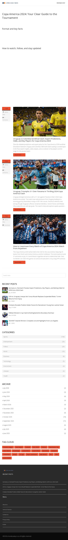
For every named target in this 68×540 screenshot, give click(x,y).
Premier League (8, 447)
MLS (51, 454)
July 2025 (6, 429)
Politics (34, 347)
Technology (34, 361)
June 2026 (6, 392)
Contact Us (5, 514)
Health (34, 376)
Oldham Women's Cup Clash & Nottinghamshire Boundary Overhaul (31, 313)
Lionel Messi (25, 451)
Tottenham (6, 454)
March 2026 (7, 405)
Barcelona (45, 451)
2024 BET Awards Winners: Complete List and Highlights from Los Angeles (33, 321)
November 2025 (8, 413)
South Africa (35, 451)
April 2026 (6, 400)
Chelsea (44, 447)
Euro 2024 (36, 447)
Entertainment (34, 342)
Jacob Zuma (6, 458)
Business (34, 356)
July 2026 (6, 388)
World (34, 351)
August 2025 (7, 425)
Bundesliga (16, 451)
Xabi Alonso (43, 454)
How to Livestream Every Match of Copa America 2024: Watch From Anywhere (38, 247)
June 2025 (6, 433)
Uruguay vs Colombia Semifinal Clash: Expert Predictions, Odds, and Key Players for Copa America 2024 (37, 140)
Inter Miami (6, 451)
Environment (34, 366)
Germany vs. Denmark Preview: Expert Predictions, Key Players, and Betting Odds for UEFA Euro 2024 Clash (37, 289)
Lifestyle (34, 371)
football (27, 447)
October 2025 (7, 417)
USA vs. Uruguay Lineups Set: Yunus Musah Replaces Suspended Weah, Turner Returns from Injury (35, 298)
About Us (5, 504)
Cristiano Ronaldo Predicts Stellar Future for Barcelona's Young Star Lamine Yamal (36, 305)
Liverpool (54, 451)
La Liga (21, 454)
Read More (18, 155)
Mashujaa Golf (61, 3)
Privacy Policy (6, 519)
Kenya (14, 454)
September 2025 (8, 421)
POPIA (4, 524)
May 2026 (6, 396)
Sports (34, 337)
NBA (56, 454)
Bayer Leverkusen (32, 454)
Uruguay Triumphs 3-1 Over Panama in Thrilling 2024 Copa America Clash (38, 192)
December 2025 (8, 409)
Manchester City (54, 447)
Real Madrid (19, 447)
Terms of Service (7, 509)
